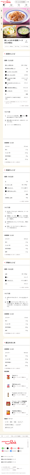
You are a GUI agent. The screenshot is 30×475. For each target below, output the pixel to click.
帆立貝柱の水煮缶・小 (10, 68)
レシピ (7, 436)
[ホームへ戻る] (6, 2)
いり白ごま (9, 91)
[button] (21, 1)
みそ (6, 283)
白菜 (6, 274)
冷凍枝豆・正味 (8, 197)
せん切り (24, 297)
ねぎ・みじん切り (11, 75)
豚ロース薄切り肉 (9, 65)
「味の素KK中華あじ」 (12, 87)
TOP (2, 436)
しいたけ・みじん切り (12, 71)
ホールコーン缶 (8, 184)
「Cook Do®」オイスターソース (14, 83)
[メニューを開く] (28, 2)
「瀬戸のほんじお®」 (11, 191)
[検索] (16, 2)
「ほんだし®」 (10, 188)
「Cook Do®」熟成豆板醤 (11, 78)
